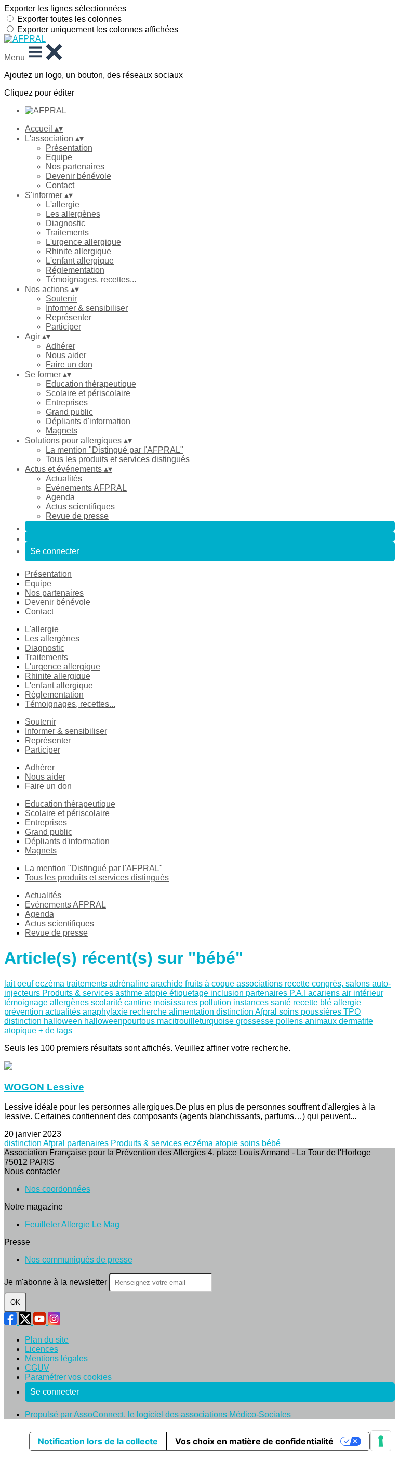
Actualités (64, 478)
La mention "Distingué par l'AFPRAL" (114, 449)
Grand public (69, 412)
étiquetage (189, 993)
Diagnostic (65, 223)
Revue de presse (77, 515)
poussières (322, 1011)
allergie (347, 1002)
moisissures (176, 1002)
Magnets (61, 430)
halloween (64, 1021)
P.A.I (298, 993)
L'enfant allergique (80, 260)
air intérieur (362, 993)
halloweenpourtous (120, 1021)
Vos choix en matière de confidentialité (254, 1441)
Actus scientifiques (80, 506)
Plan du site (47, 1339)
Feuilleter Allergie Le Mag (72, 1224)
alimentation (192, 1011)
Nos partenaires (75, 166)
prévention (24, 1011)
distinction (24, 1021)
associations (260, 983)
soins (290, 1011)
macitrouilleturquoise (196, 1021)
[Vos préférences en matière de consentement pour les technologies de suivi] (381, 1441)
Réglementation (75, 270)
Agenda (60, 497)
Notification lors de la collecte (98, 1441)
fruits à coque (210, 983)
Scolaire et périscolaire (88, 393)
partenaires (267, 993)
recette (298, 983)
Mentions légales (56, 1358)
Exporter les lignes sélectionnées (65, 8)
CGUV (37, 1367)
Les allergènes (73, 213)
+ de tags (55, 1030)
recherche (149, 1011)
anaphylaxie (106, 1011)
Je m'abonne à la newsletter (56, 1282)
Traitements (67, 232)
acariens (325, 993)
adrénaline (130, 983)
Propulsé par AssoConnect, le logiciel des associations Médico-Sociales (158, 1414)
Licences (41, 1349)
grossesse (256, 1021)
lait (10, 983)
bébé (271, 1143)
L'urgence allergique (83, 242)
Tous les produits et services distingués (118, 459)
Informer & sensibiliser (87, 308)
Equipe (59, 157)
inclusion (228, 993)
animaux (322, 1021)
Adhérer (60, 345)
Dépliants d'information (88, 421)
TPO (352, 1011)
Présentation (69, 147)
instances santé (263, 1002)
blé (327, 1002)
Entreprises (67, 402)
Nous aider (66, 355)
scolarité (107, 1002)
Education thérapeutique (91, 383)
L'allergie (62, 204)
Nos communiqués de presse (78, 1259)
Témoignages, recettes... (91, 279)
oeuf (26, 983)
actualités (64, 1011)
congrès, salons (342, 983)
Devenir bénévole (78, 176)
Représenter (68, 317)
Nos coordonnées (57, 1189)
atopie (156, 993)
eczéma (50, 983)
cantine (138, 1002)
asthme (129, 993)
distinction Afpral (247, 1011)
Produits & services (78, 993)
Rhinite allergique (78, 251)
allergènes (70, 1002)
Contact (60, 185)
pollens (290, 1021)
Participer (63, 326)
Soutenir (61, 298)
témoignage (27, 1002)
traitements (87, 983)
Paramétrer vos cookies (68, 1377)
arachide (168, 983)
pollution (216, 1002)
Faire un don (69, 364)
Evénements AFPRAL (86, 487)
